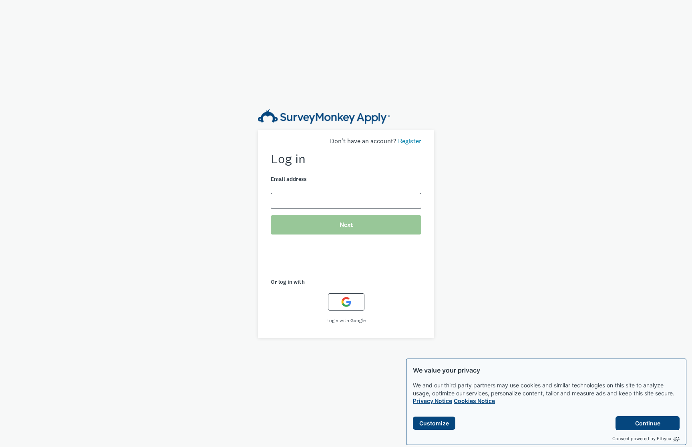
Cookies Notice (474, 400)
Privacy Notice (432, 400)
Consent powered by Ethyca (641, 438)
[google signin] (346, 302)
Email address (289, 179)
